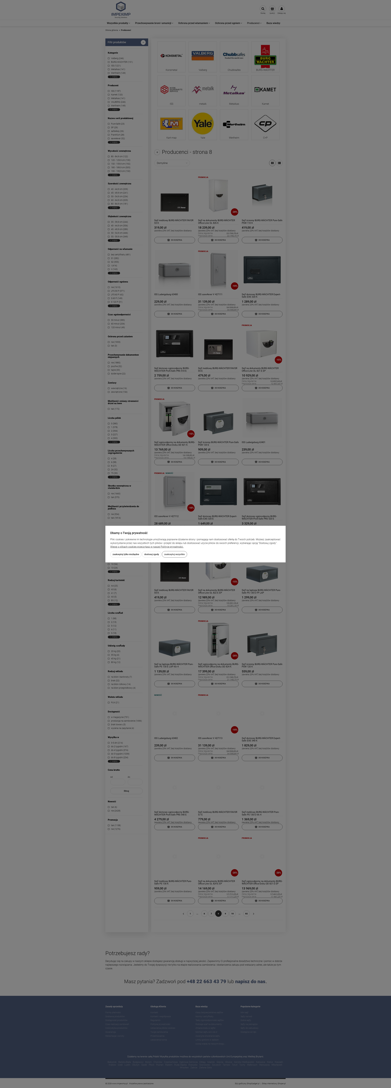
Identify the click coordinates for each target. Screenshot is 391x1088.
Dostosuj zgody (151, 554)
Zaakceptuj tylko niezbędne (126, 554)
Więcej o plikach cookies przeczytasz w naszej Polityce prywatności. (147, 546)
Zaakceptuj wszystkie (174, 554)
